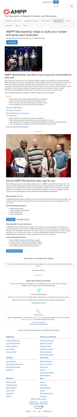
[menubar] (47, 1)
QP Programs (46, 21)
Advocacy (9, 25)
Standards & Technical (31, 21)
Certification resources (46, 349)
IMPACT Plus (47, 411)
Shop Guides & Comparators (14, 364)
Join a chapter (10, 349)
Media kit (8, 396)
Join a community (11, 352)
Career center (10, 390)
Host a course (44, 367)
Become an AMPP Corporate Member (17, 127)
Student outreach (45, 375)
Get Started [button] (10, 219)
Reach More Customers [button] (14, 251)
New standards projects (13, 367)
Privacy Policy (33, 402)
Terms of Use (44, 402)
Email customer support (38, 303)
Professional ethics (11, 385)
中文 (34, 411)
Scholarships (10, 393)
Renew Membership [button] (23, 219)
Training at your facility (46, 355)
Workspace (9, 370)
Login (56, 2)
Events (68, 21)
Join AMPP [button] (12, 42)
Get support (43, 396)
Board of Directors (45, 388)
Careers (42, 390)
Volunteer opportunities (47, 373)
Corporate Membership (13, 343)
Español (28, 411)
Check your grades (45, 346)
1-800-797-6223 (40, 322)
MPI (39, 411)
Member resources (11, 346)
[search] (72, 6)
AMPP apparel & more (46, 393)
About (25, 25)
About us (42, 382)
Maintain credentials (46, 352)
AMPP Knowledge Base (52, 330)
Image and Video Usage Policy (38, 404)
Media (18, 25)
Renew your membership (13, 110)
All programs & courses (47, 340)
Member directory (11, 388)
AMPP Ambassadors (46, 361)
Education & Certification (13, 21)
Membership (58, 21)
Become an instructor (46, 364)
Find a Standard (11, 361)
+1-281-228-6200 (42, 324)
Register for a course (46, 343)
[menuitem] (47, 1)
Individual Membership (13, 340)
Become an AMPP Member (14, 107)
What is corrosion (11, 382)
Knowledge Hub (47, 2)
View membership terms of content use (17, 113)
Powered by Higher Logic (39, 416)
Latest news (43, 385)
